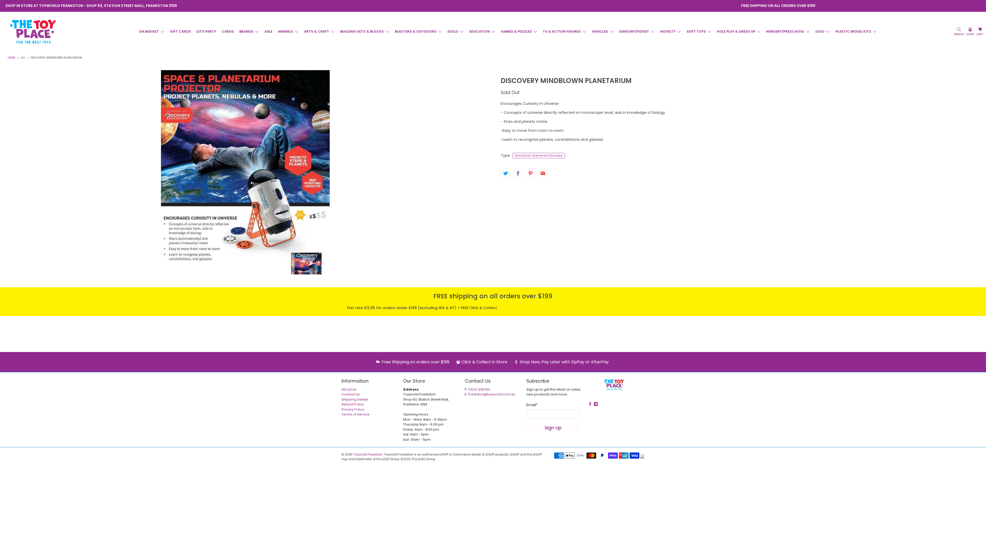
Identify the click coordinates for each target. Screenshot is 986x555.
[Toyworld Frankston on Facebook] (489, 6)
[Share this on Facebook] (518, 173)
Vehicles (600, 31)
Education (479, 31)
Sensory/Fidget (634, 31)
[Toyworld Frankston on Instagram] (496, 6)
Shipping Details (355, 399)
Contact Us (351, 394)
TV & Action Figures (562, 31)
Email (532, 405)
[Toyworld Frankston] (33, 31)
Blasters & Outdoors (416, 31)
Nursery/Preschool (785, 31)
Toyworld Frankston (368, 454)
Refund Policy (353, 404)
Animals (285, 31)
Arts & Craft (316, 31)
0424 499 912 (479, 389)
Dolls (453, 31)
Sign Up (553, 428)
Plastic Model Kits (853, 31)
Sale (268, 31)
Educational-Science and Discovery (539, 156)
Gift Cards (180, 31)
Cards (228, 31)
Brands (246, 31)
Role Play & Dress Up (736, 31)
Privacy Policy (353, 409)
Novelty (668, 31)
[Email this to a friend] (543, 173)
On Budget (149, 31)
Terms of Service (355, 414)
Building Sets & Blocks (362, 31)
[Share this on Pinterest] (530, 173)
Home (11, 58)
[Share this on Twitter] (505, 173)
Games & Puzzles (516, 31)
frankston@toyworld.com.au (491, 394)
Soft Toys (696, 31)
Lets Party (206, 31)
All (23, 58)
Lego (820, 31)
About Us (349, 389)
